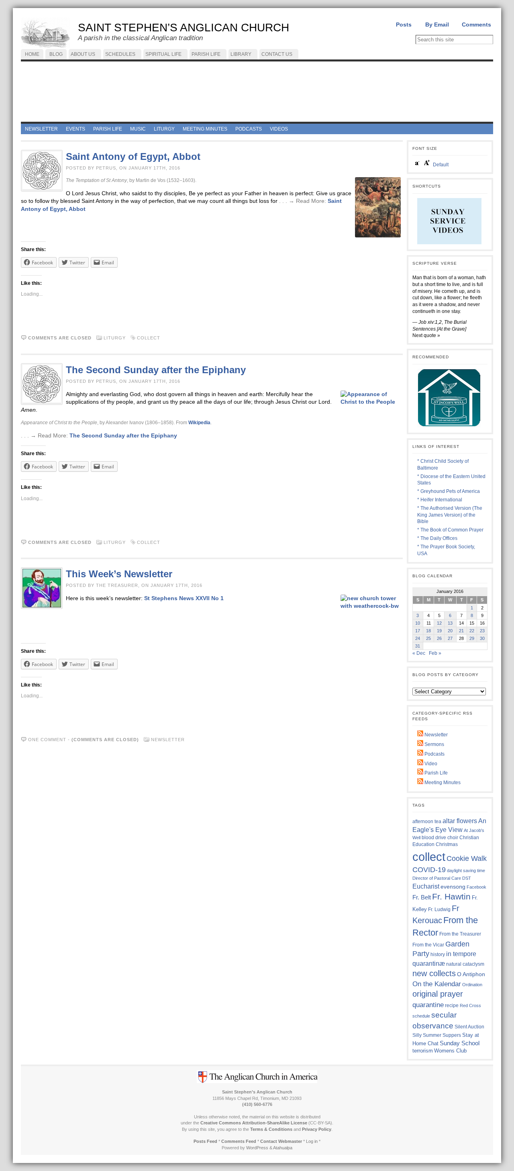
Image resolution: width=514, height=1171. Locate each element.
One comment (47, 739)
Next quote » (426, 335)
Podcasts (434, 754)
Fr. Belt (421, 897)
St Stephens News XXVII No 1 (184, 598)
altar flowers (460, 820)
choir (452, 837)
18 (428, 630)
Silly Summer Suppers (436, 1035)
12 (439, 623)
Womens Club (450, 1051)
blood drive (434, 837)
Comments (476, 24)
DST (466, 878)
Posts (404, 24)
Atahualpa (282, 1147)
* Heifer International (439, 500)
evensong (453, 887)
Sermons (433, 744)
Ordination (472, 984)
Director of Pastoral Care (436, 878)
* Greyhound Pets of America (448, 491)
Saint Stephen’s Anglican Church (183, 27)
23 (482, 630)
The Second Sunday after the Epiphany (156, 369)
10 (417, 623)
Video (430, 763)
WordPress (257, 1147)
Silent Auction (469, 1026)
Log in (312, 1141)
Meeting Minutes (442, 782)
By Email (437, 24)
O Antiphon (471, 974)
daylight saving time (466, 870)
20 (450, 630)
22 (471, 630)
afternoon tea (426, 821)
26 (439, 638)
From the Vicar (428, 944)
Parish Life (435, 773)
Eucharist (425, 886)
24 (417, 638)
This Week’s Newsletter (119, 573)
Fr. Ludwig (439, 909)
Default (441, 165)
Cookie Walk (467, 858)
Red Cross (470, 1005)
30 (482, 638)
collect (148, 337)
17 (417, 630)
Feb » (435, 653)
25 (428, 638)
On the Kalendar (436, 984)
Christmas (447, 844)
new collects (434, 973)
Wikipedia (199, 422)
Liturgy (115, 337)
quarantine (428, 1005)
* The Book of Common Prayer (450, 530)
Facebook (476, 887)
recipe (452, 1005)
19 (439, 630)
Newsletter (168, 739)
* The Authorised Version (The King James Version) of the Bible (449, 515)
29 (471, 638)
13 (450, 623)
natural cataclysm (465, 964)
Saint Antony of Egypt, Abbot (133, 156)
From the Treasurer (460, 933)
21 (461, 630)
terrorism (422, 1051)
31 (417, 646)
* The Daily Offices (437, 538)
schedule (421, 1016)
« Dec (418, 653)
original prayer (437, 993)
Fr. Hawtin (451, 896)
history (437, 954)
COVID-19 (429, 870)
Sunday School (459, 1043)
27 (450, 638)
